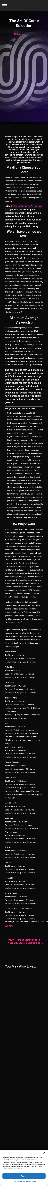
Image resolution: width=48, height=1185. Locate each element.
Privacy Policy (31, 1181)
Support (9, 925)
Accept (24, 1176)
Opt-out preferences (18, 1181)
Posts (20, 34)
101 (14, 34)
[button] (44, 1153)
